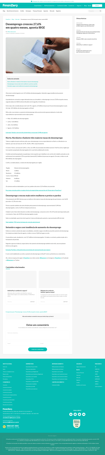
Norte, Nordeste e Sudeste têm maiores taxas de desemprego (22, 81)
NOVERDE (97, 376)
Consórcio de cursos (7, 397)
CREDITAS (97, 369)
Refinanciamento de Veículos (58, 366)
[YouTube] (83, 414)
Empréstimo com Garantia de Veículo (59, 376)
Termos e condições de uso (8, 371)
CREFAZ (96, 384)
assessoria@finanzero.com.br (11, 422)
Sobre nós (5, 366)
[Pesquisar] (100, 11)
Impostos (46, 11)
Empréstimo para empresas (31, 388)
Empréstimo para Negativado (32, 371)
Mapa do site (5, 374)
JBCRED (96, 371)
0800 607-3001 (13, 426)
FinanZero (8, 19)
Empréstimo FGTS (30, 379)
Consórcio (5, 385)
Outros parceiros (98, 386)
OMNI (96, 374)
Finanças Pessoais (37, 11)
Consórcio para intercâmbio (8, 399)
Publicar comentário (38, 349)
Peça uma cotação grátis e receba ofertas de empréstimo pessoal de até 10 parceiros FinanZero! (33, 190)
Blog (4, 11)
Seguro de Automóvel (81, 366)
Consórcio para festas (7, 402)
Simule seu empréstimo (31, 369)
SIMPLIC (97, 381)
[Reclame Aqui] (76, 423)
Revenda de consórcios (7, 404)
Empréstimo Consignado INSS (32, 381)
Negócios (58, 11)
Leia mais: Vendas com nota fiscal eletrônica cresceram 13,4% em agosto (27, 132)
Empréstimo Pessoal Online (31, 366)
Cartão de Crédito (56, 385)
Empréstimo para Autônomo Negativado (34, 374)
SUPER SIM (97, 379)
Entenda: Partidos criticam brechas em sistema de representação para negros (28, 250)
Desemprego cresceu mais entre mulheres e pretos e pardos (22, 84)
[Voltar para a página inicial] (10, 5)
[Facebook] (70, 414)
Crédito (22, 11)
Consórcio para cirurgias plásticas (10, 394)
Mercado (52, 11)
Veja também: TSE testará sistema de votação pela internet (23, 222)
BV (95, 366)
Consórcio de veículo (7, 390)
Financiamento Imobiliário (31, 384)
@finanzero (43, 258)
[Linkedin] (75, 414)
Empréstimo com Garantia (31, 376)
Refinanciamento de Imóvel (57, 369)
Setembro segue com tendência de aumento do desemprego (22, 86)
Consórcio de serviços (7, 392)
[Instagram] (79, 414)
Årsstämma (5, 379)
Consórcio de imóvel (7, 387)
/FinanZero (57, 258)
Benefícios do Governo (12, 11)
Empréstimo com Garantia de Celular (59, 379)
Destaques (28, 11)
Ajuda (4, 369)
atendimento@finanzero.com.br (11, 417)
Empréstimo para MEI (30, 386)
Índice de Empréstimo (7, 376)
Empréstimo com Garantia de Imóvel (59, 374)
